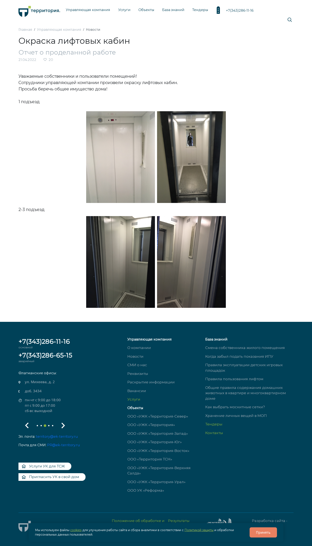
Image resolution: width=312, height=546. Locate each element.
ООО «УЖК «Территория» (151, 425)
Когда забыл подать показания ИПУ (239, 356)
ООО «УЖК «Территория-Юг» (154, 442)
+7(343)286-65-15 (45, 355)
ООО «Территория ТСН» (149, 459)
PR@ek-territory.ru (63, 445)
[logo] (39, 10)
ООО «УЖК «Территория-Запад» (157, 433)
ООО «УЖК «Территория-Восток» (158, 451)
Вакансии (136, 391)
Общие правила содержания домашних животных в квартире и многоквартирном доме (245, 393)
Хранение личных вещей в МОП (236, 416)
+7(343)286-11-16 (239, 10)
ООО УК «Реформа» (145, 490)
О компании (139, 348)
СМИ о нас (137, 365)
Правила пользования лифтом (234, 379)
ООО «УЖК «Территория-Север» (157, 416)
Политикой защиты (199, 530)
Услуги (133, 399)
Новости (135, 356)
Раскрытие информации (151, 382)
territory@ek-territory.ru (57, 437)
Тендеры (213, 424)
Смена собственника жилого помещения (245, 348)
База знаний (173, 10)
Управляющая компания (88, 10)
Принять (263, 532)
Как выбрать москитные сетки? (235, 407)
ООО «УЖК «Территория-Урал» (156, 482)
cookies (76, 530)
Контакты (214, 433)
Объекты (135, 408)
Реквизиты (137, 374)
